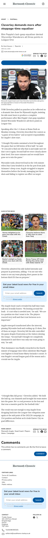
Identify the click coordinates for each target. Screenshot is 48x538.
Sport (3, 19)
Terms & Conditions (9, 475)
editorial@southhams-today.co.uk (18, 533)
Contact (4, 478)
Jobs (3, 482)
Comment (40, 454)
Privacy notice (17, 299)
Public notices (7, 484)
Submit (39, 293)
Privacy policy (7, 480)
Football (13, 19)
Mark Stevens (7, 46)
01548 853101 (13, 530)
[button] (4, 4)
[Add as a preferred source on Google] (26, 55)
